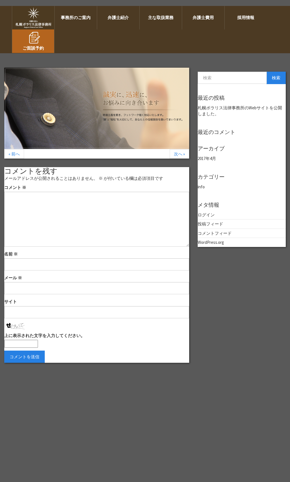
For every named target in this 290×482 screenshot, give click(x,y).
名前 (11, 254)
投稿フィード (210, 224)
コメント (15, 187)
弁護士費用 (203, 17)
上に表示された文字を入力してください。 (44, 335)
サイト (10, 301)
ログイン (206, 214)
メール (13, 277)
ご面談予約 (33, 48)
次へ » (179, 154)
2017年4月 (207, 158)
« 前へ (14, 154)
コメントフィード (215, 233)
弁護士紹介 (118, 17)
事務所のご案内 (76, 17)
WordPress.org (211, 242)
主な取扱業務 (161, 17)
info (201, 186)
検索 (276, 77)
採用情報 (245, 17)
